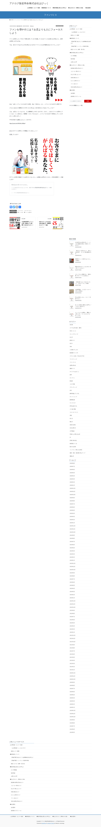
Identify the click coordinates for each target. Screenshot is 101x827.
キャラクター (73, 402)
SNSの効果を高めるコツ (76, 87)
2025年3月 (72, 516)
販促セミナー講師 (75, 35)
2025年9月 (72, 497)
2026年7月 (72, 466)
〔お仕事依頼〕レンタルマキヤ (78, 32)
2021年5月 (72, 657)
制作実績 (73, 58)
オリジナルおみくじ (74, 371)
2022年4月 (72, 626)
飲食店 (71, 381)
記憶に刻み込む (73, 440)
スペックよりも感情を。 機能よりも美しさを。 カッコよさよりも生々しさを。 (83, 314)
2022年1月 (72, 632)
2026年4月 (72, 475)
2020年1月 (72, 707)
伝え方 (71, 337)
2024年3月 (72, 554)
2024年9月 (72, 535)
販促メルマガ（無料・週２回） (78, 49)
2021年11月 (72, 638)
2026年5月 (72, 472)
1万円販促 (72, 431)
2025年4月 (72, 513)
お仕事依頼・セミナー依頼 (76, 29)
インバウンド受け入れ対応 (76, 449)
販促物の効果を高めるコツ (77, 68)
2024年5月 (72, 547)
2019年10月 (72, 716)
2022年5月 (72, 622)
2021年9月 (72, 644)
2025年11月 (72, 491)
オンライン (72, 377)
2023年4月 (72, 588)
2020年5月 (72, 694)
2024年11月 (72, 529)
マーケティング (73, 359)
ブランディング (73, 387)
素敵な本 (72, 456)
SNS (71, 346)
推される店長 (73, 446)
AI (70, 437)
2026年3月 (72, 479)
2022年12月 (72, 601)
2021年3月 (72, 663)
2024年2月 (72, 557)
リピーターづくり (27, 210)
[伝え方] (15, 220)
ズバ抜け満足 (73, 409)
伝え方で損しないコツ (76, 74)
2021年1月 (72, 669)
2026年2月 (72, 482)
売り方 (71, 418)
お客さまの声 (74, 62)
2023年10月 (72, 569)
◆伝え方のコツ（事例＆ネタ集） (77, 65)
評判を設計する (73, 406)
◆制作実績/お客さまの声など (76, 52)
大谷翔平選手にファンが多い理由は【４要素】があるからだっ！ (27, 223)
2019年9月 (72, 719)
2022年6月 (72, 619)
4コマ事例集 (74, 55)
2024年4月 (72, 551)
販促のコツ (72, 340)
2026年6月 (72, 469)
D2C (71, 390)
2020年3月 (72, 701)
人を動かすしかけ (74, 349)
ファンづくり (59, 25)
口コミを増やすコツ (75, 80)
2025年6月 (72, 507)
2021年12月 (72, 635)
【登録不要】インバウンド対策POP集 (79, 46)
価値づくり (72, 368)
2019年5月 (72, 732)
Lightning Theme (50, 823)
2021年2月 (72, 666)
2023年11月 (72, 566)
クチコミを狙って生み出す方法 (77, 356)
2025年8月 (72, 500)
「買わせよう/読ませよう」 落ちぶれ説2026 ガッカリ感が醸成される (83, 252)
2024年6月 (72, 544)
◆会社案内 (72, 90)
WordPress (44, 823)
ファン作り (21, 212)
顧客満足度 (72, 399)
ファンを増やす (28, 212)
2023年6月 (72, 582)
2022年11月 (72, 604)
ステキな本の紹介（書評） (76, 327)
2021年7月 (72, 651)
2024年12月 (72, 525)
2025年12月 (72, 488)
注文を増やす (73, 428)
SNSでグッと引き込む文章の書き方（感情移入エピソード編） (45, 223)
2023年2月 (72, 594)
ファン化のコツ (74, 83)
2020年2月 (72, 704)
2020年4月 (72, 698)
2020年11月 (72, 676)
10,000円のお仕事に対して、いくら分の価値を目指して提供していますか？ (83, 244)
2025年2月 (72, 519)
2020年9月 (72, 682)
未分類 (71, 324)
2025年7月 (72, 504)
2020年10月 (72, 679)
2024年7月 (72, 541)
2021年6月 (72, 654)
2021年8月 (72, 647)
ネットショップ (73, 396)
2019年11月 (72, 713)
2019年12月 (72, 710)
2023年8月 (72, 576)
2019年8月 (72, 723)
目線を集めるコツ (75, 77)
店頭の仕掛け (73, 424)
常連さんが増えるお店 (75, 434)
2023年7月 (72, 579)
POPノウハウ (73, 331)
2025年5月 (72, 510)
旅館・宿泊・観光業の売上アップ (77, 452)
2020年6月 (72, 691)
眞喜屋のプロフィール (76, 96)
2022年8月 (72, 613)
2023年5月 (72, 585)
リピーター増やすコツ (76, 71)
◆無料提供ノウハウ (74, 38)
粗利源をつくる (73, 443)
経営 (71, 374)
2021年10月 (72, 641)
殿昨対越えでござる (74, 393)
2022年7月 (72, 616)
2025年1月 (72, 522)
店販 (71, 415)
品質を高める (73, 365)
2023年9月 (72, 572)
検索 (88, 101)
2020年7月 (72, 688)
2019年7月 (72, 726)
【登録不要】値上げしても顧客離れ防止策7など (81, 42)
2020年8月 (72, 685)
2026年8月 (72, 463)
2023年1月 (72, 597)
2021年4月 (72, 660)
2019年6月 (72, 729)
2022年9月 (72, 610)
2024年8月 (72, 538)
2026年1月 (72, 485)
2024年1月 (72, 560)
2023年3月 (72, 591)
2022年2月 (72, 629)
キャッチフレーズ (74, 334)
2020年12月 (72, 673)
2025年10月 (72, 494)
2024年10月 (72, 532)
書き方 (71, 421)
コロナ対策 (72, 384)
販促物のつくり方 (74, 352)
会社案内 (73, 93)
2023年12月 (72, 563)
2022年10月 (72, 607)
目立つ (71, 343)
